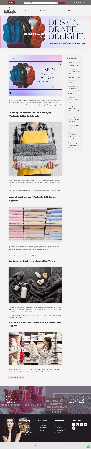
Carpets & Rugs (43, 427)
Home (21, 11)
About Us (27, 11)
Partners (61, 11)
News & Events (68, 11)
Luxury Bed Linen (44, 423)
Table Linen (43, 425)
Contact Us (77, 11)
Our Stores (59, 427)
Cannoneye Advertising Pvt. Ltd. (61, 445)
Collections (34, 11)
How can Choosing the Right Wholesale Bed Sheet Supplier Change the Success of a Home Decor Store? (73, 90)
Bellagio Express (28, 432)
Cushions (42, 430)
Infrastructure (53, 11)
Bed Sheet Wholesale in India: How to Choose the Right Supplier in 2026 (74, 63)
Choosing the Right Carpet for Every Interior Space (74, 71)
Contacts (59, 432)
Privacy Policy (60, 430)
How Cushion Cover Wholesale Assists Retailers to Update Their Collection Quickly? (74, 135)
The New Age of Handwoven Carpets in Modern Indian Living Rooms (73, 100)
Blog (22, 377)
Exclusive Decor (44, 11)
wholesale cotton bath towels (50, 180)
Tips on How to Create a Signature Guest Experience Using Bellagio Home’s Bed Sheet (74, 109)
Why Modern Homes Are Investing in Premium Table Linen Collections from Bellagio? (74, 118)
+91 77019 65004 (81, 2)
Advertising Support (62, 429)
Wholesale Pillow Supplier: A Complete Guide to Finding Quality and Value (74, 144)
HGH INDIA (27, 434)
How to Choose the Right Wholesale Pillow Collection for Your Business (74, 80)
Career (58, 425)
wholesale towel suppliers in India (27, 369)
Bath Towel (18, 377)
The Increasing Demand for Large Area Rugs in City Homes (74, 127)
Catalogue (61, 2)
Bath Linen (42, 429)
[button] (35, 11)
